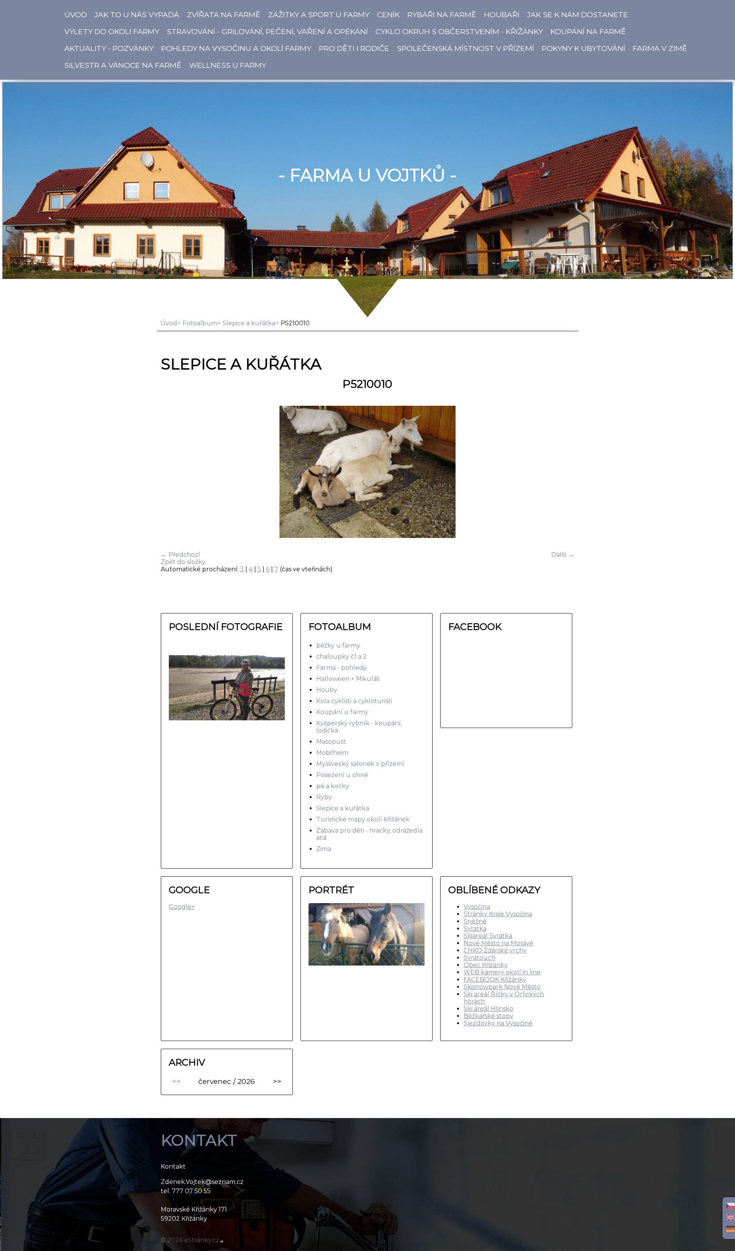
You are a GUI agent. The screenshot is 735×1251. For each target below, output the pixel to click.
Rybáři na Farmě (441, 14)
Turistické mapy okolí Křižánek (363, 819)
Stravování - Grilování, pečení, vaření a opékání (267, 31)
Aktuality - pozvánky (109, 48)
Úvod (75, 14)
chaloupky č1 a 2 (341, 656)
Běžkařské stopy (488, 1016)
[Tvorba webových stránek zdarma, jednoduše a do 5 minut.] (222, 1241)
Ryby (324, 797)
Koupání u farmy (342, 712)
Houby (326, 690)
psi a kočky (332, 786)
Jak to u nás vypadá (137, 14)
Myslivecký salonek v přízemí (360, 763)
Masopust (331, 741)
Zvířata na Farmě (223, 14)
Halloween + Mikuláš (348, 678)
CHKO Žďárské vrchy (495, 950)
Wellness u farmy (227, 65)
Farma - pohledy (341, 667)
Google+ (182, 906)
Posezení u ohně (342, 775)
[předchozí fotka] (173, 472)
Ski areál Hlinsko (488, 1008)
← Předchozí (180, 554)
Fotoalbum (200, 323)
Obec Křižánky (486, 965)
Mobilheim (332, 752)
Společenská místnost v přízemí (465, 48)
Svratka (475, 928)
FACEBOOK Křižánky (495, 979)
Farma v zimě (660, 48)
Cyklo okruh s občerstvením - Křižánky (459, 31)
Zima (323, 849)
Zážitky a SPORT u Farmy (318, 14)
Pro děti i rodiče (354, 48)
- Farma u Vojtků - (367, 175)
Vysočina (477, 906)
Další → (562, 554)
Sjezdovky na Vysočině (498, 1023)
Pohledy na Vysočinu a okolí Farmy (236, 48)
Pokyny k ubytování (583, 48)
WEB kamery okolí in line (502, 972)
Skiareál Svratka (488, 935)
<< (176, 1081)
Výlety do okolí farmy (111, 31)
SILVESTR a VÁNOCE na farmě (122, 65)
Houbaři (501, 14)
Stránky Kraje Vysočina (498, 914)
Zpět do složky (183, 562)
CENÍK (388, 14)
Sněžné (475, 921)
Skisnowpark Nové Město (502, 986)
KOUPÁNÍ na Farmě (588, 31)
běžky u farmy (338, 645)
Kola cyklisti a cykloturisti (354, 701)
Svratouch (479, 957)
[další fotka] (561, 472)
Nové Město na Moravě (498, 943)
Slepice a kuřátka (248, 323)
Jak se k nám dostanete (577, 14)
